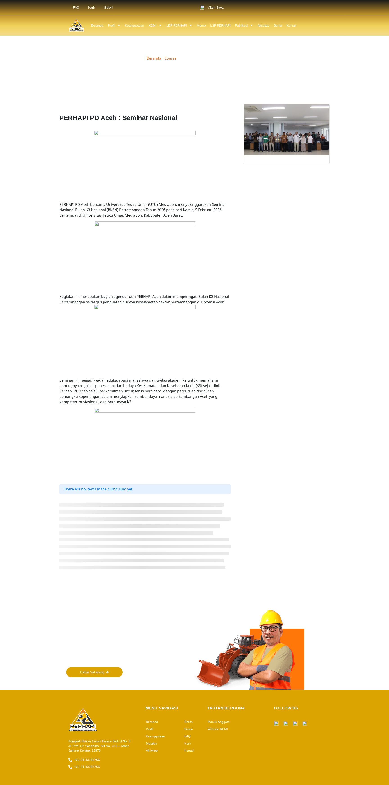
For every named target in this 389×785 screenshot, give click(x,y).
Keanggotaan (134, 25)
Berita (278, 25)
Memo (201, 25)
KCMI (152, 25)
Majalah (151, 743)
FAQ (76, 7)
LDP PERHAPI (176, 25)
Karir (91, 7)
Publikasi (241, 25)
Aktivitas (263, 25)
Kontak (291, 25)
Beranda (97, 25)
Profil (111, 25)
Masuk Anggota (219, 722)
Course (170, 58)
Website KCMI (218, 729)
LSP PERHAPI (220, 25)
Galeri (108, 7)
